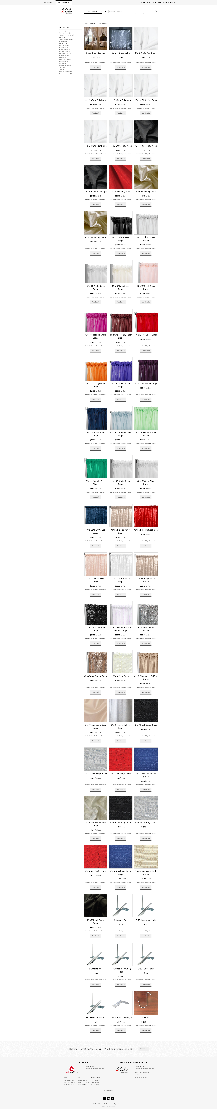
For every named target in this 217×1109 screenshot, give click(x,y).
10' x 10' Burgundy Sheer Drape (121, 336)
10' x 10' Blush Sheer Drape (146, 288)
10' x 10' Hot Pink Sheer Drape (95, 336)
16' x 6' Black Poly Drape (96, 191)
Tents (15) (62, 69)
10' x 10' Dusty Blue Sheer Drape (120, 434)
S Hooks (146, 1017)
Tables (120, 14)
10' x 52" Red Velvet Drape (146, 529)
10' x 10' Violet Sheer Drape (121, 385)
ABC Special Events (63, 2)
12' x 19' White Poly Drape (145, 100)
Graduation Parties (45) (65, 73)
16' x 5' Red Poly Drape (121, 191)
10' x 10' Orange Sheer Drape (95, 385)
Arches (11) (62, 31)
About (149, 2)
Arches (140, 14)
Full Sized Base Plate (95, 1017)
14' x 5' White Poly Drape (96, 145)
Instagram (108, 1098)
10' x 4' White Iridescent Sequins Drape (120, 629)
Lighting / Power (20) (65, 53)
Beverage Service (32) (65, 33)
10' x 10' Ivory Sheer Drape (121, 288)
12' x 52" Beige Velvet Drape (145, 580)
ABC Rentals (48, 2)
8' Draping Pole (95, 968)
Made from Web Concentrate (108, 1106)
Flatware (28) (63, 43)
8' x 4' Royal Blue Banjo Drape (120, 873)
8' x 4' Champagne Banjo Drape (146, 873)
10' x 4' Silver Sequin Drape (146, 629)
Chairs (117, 14)
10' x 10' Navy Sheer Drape (95, 434)
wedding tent (150, 14)
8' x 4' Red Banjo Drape (95, 871)
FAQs (159, 2)
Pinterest (112, 1098)
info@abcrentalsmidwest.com (94, 1069)
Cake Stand (144, 14)
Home (143, 2)
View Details (96, 67)
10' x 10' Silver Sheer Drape (146, 239)
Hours (72, 1084)
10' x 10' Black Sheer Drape (121, 239)
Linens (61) (62, 57)
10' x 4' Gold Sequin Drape (95, 676)
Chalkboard (136, 14)
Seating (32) (62, 63)
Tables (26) (62, 67)
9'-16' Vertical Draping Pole (121, 970)
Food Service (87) (64, 45)
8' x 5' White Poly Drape (146, 52)
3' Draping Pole (121, 920)
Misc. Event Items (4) (65, 59)
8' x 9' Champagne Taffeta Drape (145, 678)
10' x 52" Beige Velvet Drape (120, 531)
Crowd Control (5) (64, 55)
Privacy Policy (108, 1090)
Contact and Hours (169, 2)
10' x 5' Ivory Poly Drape (95, 237)
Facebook (104, 1098)
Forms (154, 2)
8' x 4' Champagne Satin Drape (95, 726)
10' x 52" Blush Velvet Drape (95, 580)
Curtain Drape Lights (120, 52)
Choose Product (90, 11)
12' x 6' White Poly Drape (121, 100)
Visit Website (94, 1084)
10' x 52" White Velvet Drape (120, 580)
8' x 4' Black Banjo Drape (121, 822)
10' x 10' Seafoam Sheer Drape (145, 434)
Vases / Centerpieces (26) (66, 39)
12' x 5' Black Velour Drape (95, 922)
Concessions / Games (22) (66, 35)
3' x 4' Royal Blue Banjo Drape (145, 775)
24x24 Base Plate (146, 968)
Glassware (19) (63, 47)
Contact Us (143, 1049)
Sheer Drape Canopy (95, 52)
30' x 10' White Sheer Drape (146, 483)
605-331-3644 (89, 1066)
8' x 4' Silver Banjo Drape (146, 822)
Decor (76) (62, 37)
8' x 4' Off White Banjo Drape (96, 824)
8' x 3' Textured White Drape (120, 726)
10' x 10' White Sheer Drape (95, 288)
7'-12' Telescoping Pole (146, 920)
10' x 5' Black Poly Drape (146, 145)
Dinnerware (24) (63, 41)
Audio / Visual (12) (64, 49)
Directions (67, 1084)
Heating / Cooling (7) (65, 51)
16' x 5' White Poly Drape (121, 145)
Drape (132, 14)
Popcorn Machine (126, 14)
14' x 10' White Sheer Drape (121, 483)
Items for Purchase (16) (65, 71)
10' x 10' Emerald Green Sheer (95, 483)
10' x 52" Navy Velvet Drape (95, 531)
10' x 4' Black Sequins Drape (95, 629)
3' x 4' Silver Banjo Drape (95, 773)
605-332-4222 (139, 1066)
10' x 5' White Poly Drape (96, 100)
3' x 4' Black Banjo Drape (146, 724)
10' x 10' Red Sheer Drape (146, 334)
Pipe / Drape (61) (64, 61)
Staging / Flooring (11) (65, 65)
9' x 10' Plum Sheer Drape (146, 383)
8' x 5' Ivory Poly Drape (146, 191)
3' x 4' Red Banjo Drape (120, 773)
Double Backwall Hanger (121, 1017)
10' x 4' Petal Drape (120, 676)
